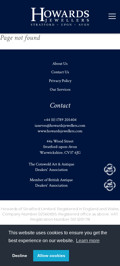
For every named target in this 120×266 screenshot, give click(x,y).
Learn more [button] (88, 240)
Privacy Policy (60, 80)
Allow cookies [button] (51, 255)
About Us (60, 63)
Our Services (60, 89)
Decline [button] (19, 255)
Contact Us (60, 72)
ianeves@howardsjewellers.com (60, 125)
